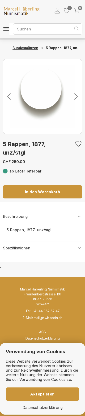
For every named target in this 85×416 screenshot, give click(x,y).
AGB (42, 332)
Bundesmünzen (25, 48)
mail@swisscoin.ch (48, 318)
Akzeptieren (42, 394)
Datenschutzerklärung (43, 338)
